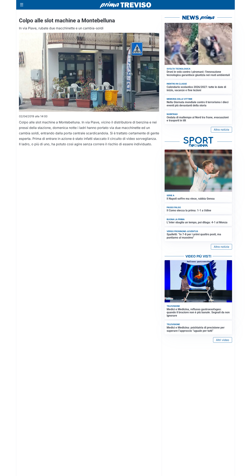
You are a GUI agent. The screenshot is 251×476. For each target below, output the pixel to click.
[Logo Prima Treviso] (125, 5)
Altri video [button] (222, 340)
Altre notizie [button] (221, 129)
